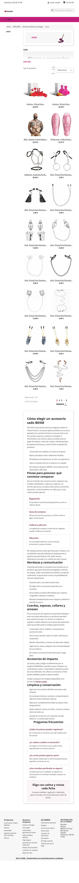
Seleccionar (65, 70)
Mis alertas (45, 838)
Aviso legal (26, 828)
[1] (32, 109)
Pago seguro (27, 840)
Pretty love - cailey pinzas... (61, 139)
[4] (37, 109)
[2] (33, 109)
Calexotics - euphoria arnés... (35, 175)
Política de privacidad (30, 847)
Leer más (27, 61)
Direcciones (45, 831)
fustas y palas (41, 681)
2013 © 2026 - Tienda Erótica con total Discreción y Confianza (39, 858)
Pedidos (43, 825)
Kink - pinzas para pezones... (61, 175)
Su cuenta (45, 820)
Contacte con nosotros (30, 850)
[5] (39, 109)
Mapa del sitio (27, 853)
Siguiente (61, 404)
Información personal (48, 823)
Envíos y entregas (29, 825)
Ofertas (6, 828)
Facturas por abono (47, 828)
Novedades (8, 830)
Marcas (6, 838)
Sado (8, 32)
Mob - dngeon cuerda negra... (35, 139)
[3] (35, 109)
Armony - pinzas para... (35, 104)
